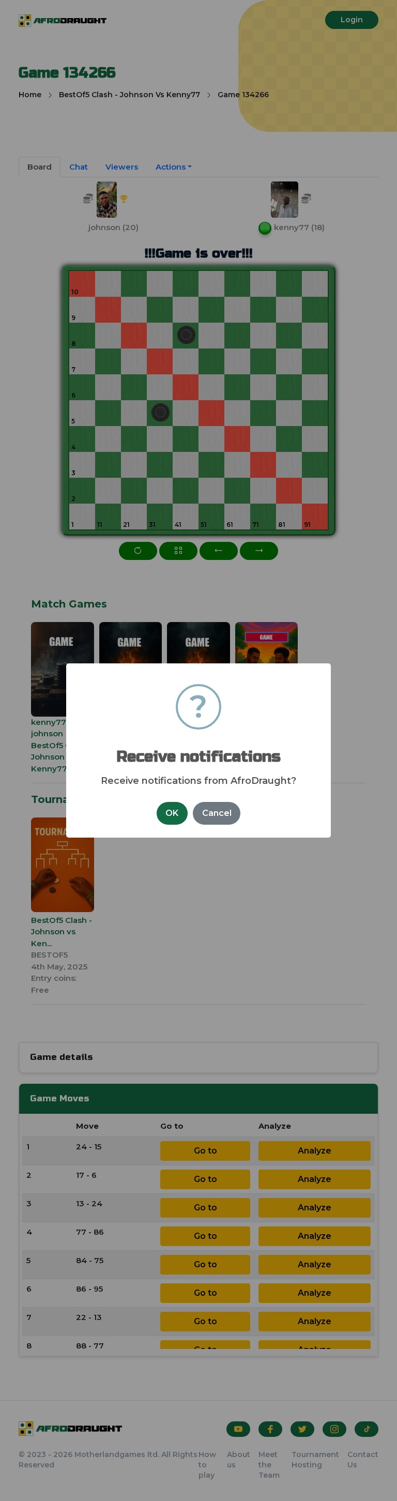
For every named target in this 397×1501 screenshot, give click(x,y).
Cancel (217, 813)
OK (171, 813)
